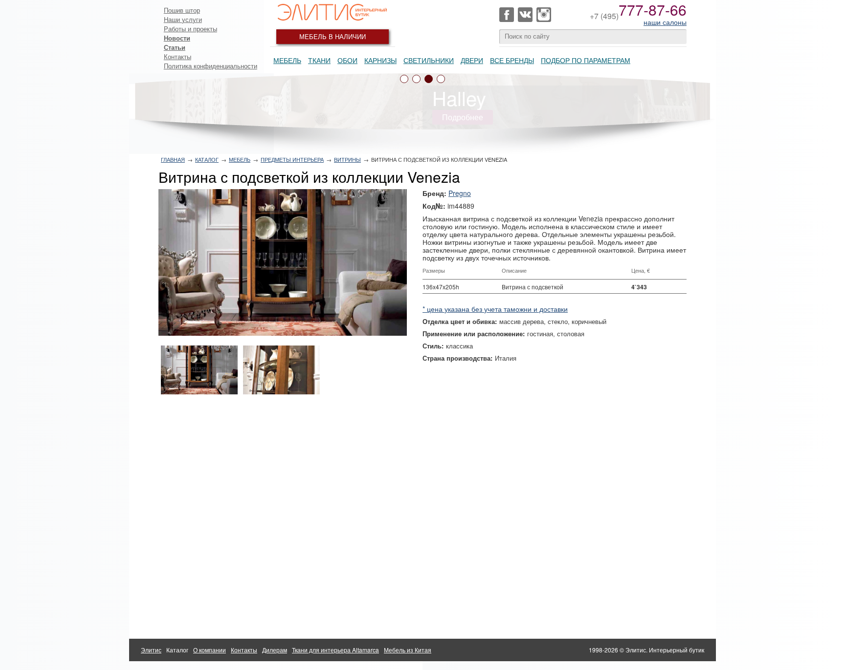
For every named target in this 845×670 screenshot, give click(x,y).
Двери (472, 60)
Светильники (428, 60)
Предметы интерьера (292, 159)
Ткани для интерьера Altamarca (335, 650)
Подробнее (462, 117)
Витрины (347, 159)
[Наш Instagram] (543, 14)
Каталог (207, 159)
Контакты (177, 56)
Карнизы (380, 60)
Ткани (319, 60)
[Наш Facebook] (506, 14)
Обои (347, 60)
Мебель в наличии (332, 36)
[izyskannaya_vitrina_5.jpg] (282, 262)
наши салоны (665, 22)
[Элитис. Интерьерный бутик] (332, 12)
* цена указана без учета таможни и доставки (495, 309)
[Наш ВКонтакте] (525, 14)
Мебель (287, 60)
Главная (173, 159)
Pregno (459, 193)
